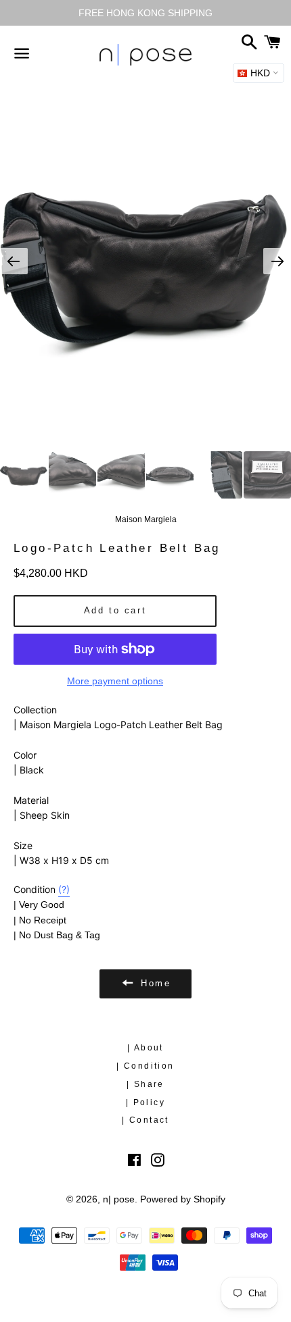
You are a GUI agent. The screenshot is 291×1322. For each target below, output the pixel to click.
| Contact (145, 1120)
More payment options (115, 681)
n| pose (119, 1199)
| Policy (145, 1102)
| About (145, 1047)
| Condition (145, 1066)
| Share (145, 1084)
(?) (64, 889)
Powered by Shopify (182, 1199)
